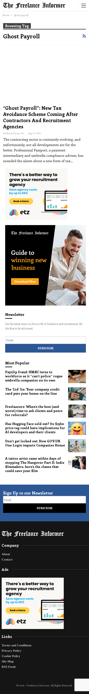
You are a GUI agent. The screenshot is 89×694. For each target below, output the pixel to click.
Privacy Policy (11, 650)
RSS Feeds (9, 666)
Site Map (8, 661)
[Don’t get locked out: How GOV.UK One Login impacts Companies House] (77, 445)
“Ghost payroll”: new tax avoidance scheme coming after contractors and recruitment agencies (40, 117)
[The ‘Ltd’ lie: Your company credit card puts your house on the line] (77, 393)
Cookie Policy (11, 656)
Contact (7, 559)
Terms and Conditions (16, 645)
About (6, 554)
